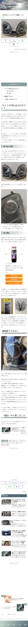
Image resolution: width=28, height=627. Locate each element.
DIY (3, 440)
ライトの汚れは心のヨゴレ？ (11, 88)
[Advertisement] (14, 67)
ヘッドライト (20, 442)
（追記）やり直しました (10, 99)
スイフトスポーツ (11, 442)
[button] (14, 44)
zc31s (11, 440)
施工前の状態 (10, 91)
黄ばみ (8, 444)
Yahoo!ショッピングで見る (14, 283)
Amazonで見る (14, 275)
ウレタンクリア (18, 440)
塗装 (3, 444)
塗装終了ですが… (8, 96)
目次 (12, 84)
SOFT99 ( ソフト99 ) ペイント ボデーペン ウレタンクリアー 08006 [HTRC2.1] (14, 268)
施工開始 (9, 93)
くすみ (24, 440)
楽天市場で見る (14, 279)
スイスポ (4, 442)
